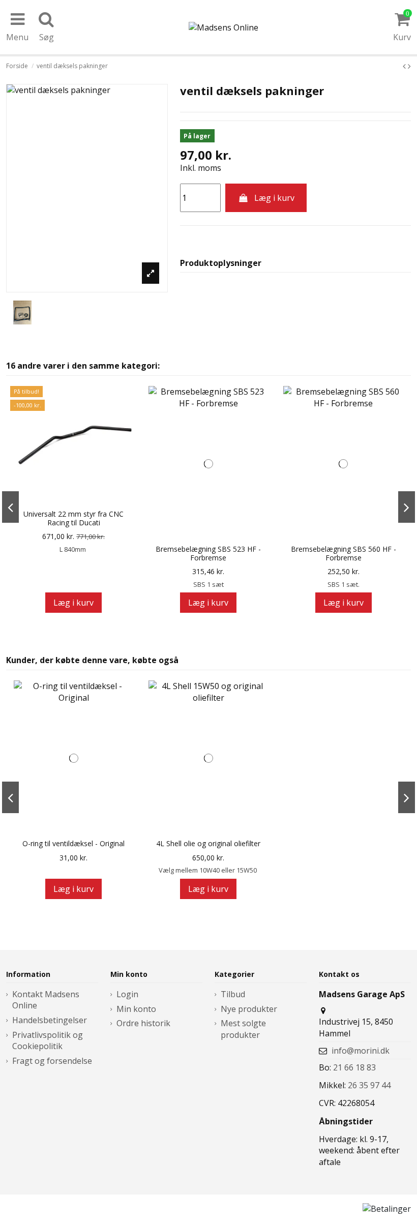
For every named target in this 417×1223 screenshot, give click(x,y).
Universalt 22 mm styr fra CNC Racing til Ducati (73, 518)
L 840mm (73, 549)
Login (127, 994)
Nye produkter (249, 1009)
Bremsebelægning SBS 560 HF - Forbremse (343, 553)
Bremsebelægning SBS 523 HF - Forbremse (208, 553)
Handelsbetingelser (49, 1020)
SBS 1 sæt (208, 584)
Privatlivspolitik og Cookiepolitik (47, 1040)
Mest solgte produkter (243, 1029)
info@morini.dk (361, 1050)
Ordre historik (143, 1023)
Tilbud (233, 994)
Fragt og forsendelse (52, 1060)
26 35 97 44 (369, 1085)
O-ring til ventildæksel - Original (73, 844)
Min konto (136, 1009)
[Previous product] (405, 66)
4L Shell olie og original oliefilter (208, 844)
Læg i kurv (274, 197)
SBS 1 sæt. (343, 584)
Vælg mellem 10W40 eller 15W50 (208, 870)
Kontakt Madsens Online (45, 1000)
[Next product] (409, 66)
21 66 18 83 (354, 1067)
